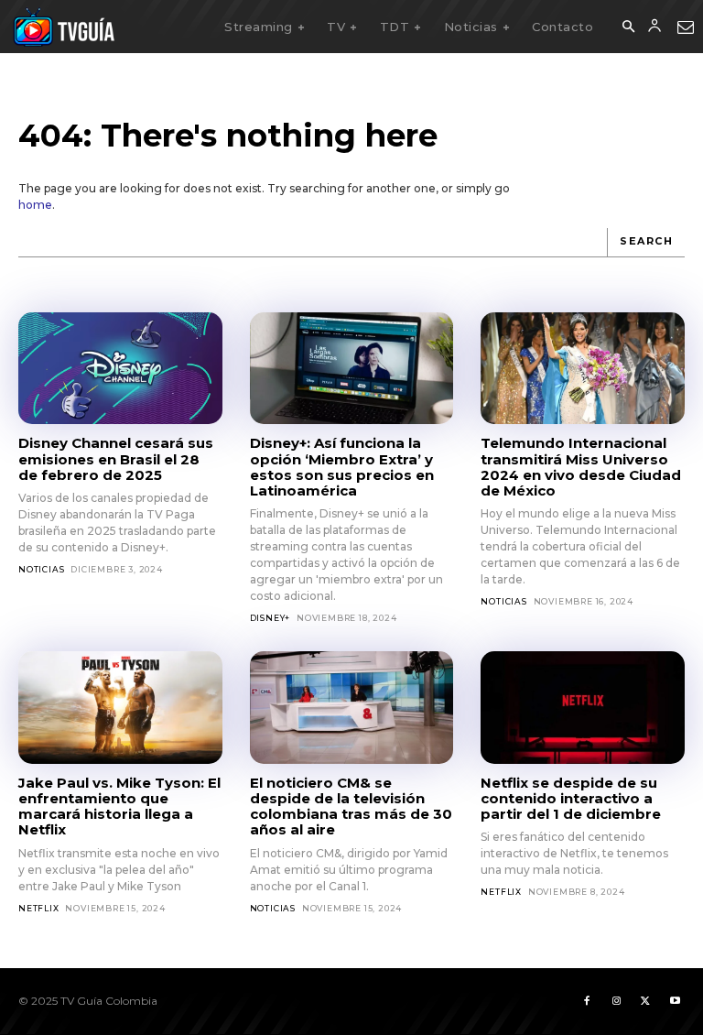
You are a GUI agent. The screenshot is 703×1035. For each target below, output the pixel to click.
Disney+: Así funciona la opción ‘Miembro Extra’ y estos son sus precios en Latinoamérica (342, 466)
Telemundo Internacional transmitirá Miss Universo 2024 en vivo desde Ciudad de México (581, 466)
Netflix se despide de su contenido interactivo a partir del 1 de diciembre (571, 798)
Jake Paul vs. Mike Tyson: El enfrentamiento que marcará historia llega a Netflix (119, 806)
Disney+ (270, 618)
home (35, 205)
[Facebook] (587, 1001)
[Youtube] (675, 1001)
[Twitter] (645, 1001)
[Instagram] (616, 1001)
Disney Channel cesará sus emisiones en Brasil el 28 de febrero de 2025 (115, 459)
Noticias (41, 569)
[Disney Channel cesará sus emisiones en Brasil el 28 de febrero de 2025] (120, 368)
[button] (627, 27)
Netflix (38, 908)
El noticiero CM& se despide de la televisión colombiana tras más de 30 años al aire (351, 806)
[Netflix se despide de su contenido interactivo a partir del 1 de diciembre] (583, 707)
